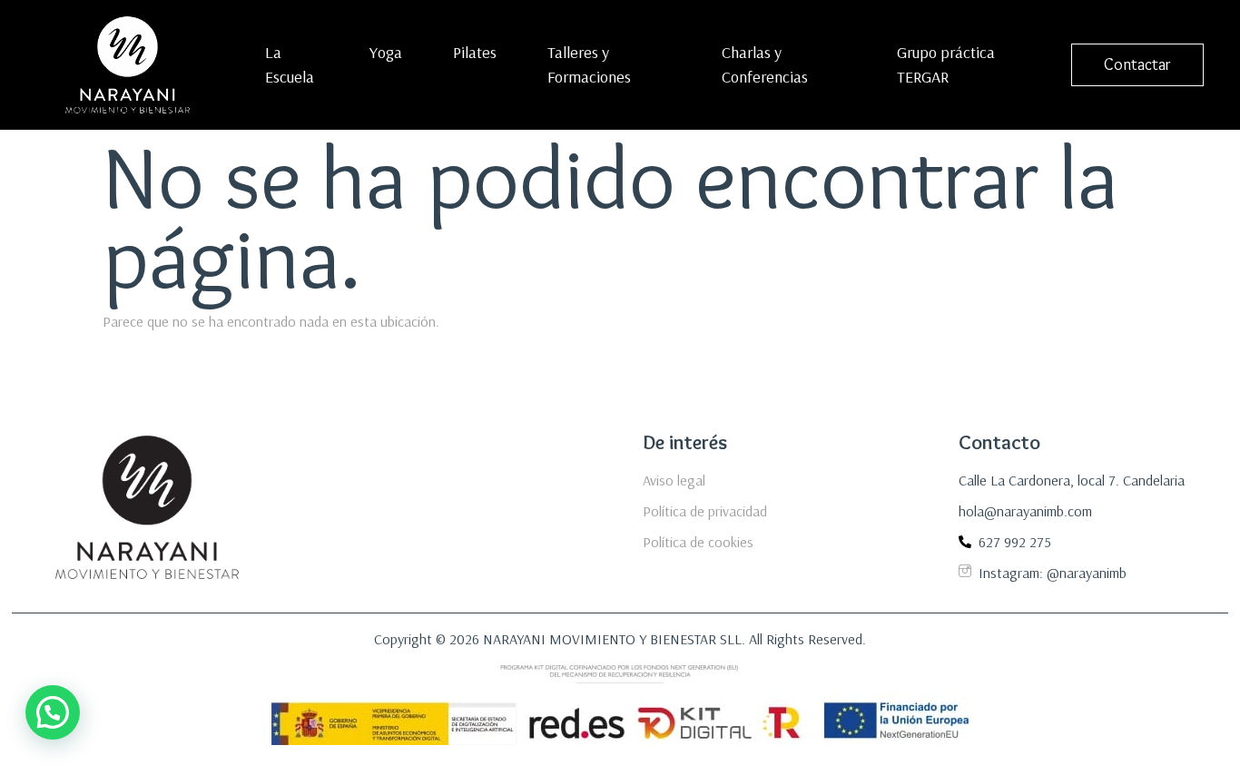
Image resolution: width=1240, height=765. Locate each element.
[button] (52, 712)
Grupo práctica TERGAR (946, 64)
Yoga (385, 52)
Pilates (475, 52)
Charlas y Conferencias (765, 64)
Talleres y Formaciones (589, 64)
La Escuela (289, 64)
